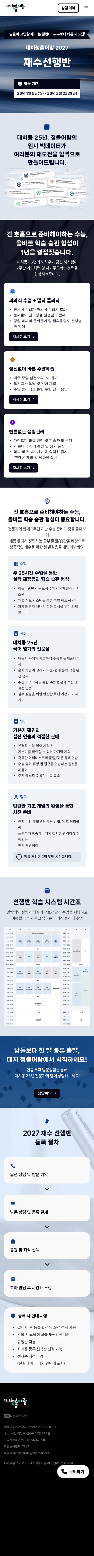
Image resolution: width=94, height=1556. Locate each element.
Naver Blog (18, 1416)
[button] (86, 8)
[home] (14, 8)
